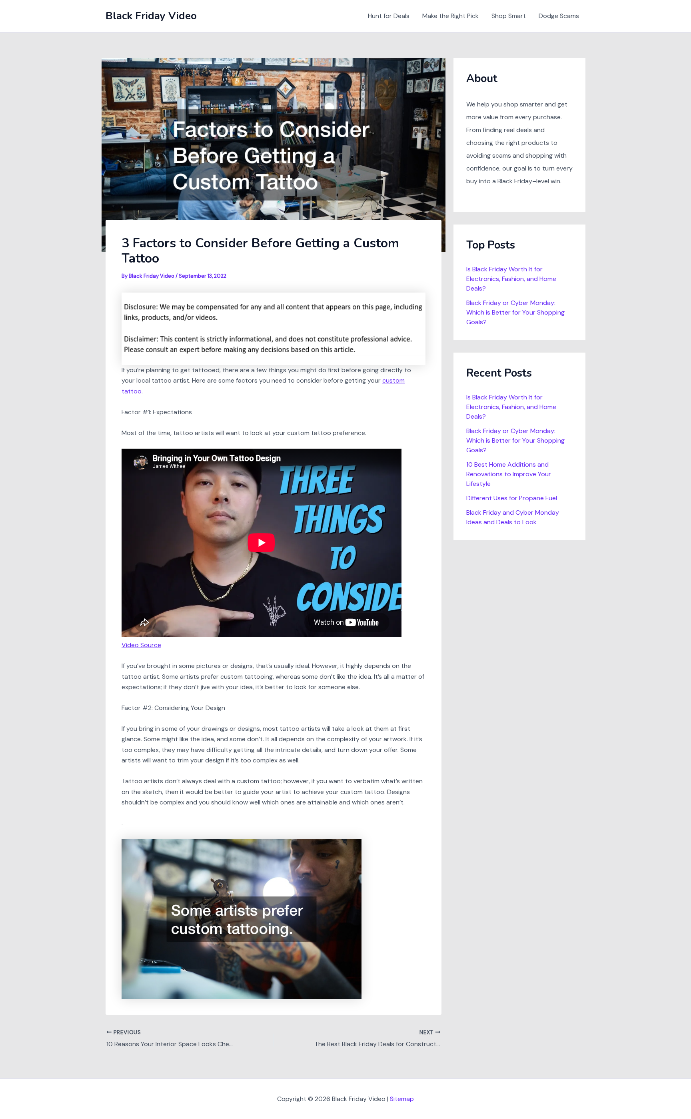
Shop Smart (508, 16)
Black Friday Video (151, 16)
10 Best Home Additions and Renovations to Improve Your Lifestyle (508, 474)
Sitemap (402, 1099)
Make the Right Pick (450, 16)
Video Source (141, 645)
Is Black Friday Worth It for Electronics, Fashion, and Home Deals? (511, 279)
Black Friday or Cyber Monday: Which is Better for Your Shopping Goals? (515, 312)
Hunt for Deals (388, 16)
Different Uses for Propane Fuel (511, 498)
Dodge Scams (559, 16)
